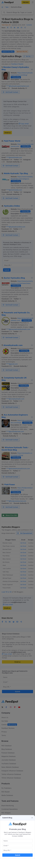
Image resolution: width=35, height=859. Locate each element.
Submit (17, 855)
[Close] (32, 818)
